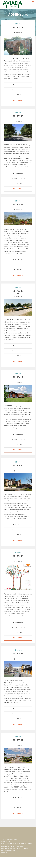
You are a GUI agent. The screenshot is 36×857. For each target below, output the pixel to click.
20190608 (18, 291)
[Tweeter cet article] (18, 95)
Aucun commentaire (19, 90)
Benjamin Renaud (10, 850)
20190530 (18, 556)
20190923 (18, 204)
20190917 (18, 27)
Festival (19, 552)
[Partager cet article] (14, 95)
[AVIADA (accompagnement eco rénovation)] (12, 4)
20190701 (18, 740)
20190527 (18, 653)
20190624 (18, 465)
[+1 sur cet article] (21, 95)
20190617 (18, 377)
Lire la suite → (18, 100)
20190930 (18, 116)
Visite (19, 24)
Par (19, 85)
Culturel (19, 650)
